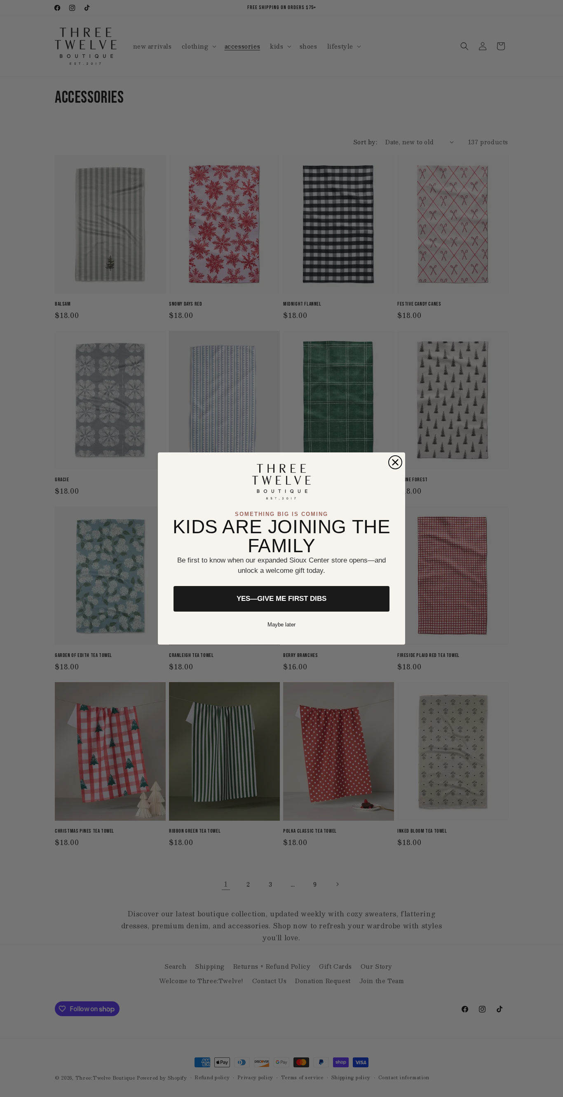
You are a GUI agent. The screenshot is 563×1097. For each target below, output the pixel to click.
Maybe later (281, 624)
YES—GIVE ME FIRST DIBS (281, 599)
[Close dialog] (395, 462)
